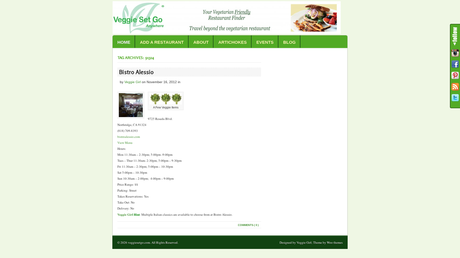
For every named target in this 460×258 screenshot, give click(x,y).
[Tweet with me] (455, 98)
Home (123, 42)
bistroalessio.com (128, 136)
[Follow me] (455, 53)
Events (265, 42)
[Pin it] (455, 75)
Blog (289, 42)
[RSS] (455, 87)
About (201, 42)
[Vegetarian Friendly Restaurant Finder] (227, 33)
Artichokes (232, 42)
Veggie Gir (124, 214)
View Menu (124, 142)
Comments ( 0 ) (248, 225)
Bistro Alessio (136, 72)
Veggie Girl (132, 82)
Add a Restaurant (162, 42)
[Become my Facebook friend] (455, 64)
